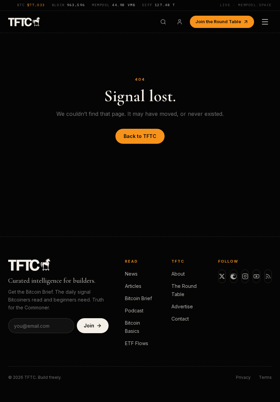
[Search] (163, 22)
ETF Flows (136, 343)
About (178, 274)
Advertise (182, 306)
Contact (180, 319)
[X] (222, 276)
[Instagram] (245, 276)
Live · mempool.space (246, 5)
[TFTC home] (24, 21)
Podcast (134, 310)
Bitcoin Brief (138, 298)
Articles (133, 286)
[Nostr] (233, 276)
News (131, 274)
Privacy (243, 377)
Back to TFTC (140, 136)
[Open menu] (265, 22)
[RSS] (268, 276)
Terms (265, 377)
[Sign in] (179, 22)
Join (89, 325)
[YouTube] (256, 276)
